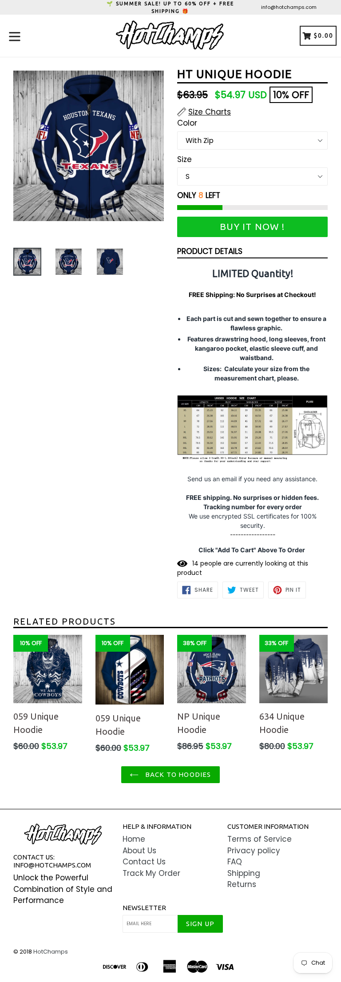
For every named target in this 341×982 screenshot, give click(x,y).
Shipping (243, 873)
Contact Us (144, 861)
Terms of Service (259, 839)
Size (184, 159)
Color (187, 123)
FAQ (234, 861)
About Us (139, 850)
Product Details (209, 251)
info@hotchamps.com (289, 7)
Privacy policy (253, 850)
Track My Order (151, 873)
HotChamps (50, 951)
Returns (241, 884)
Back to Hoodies (177, 774)
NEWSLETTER (144, 907)
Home (134, 839)
